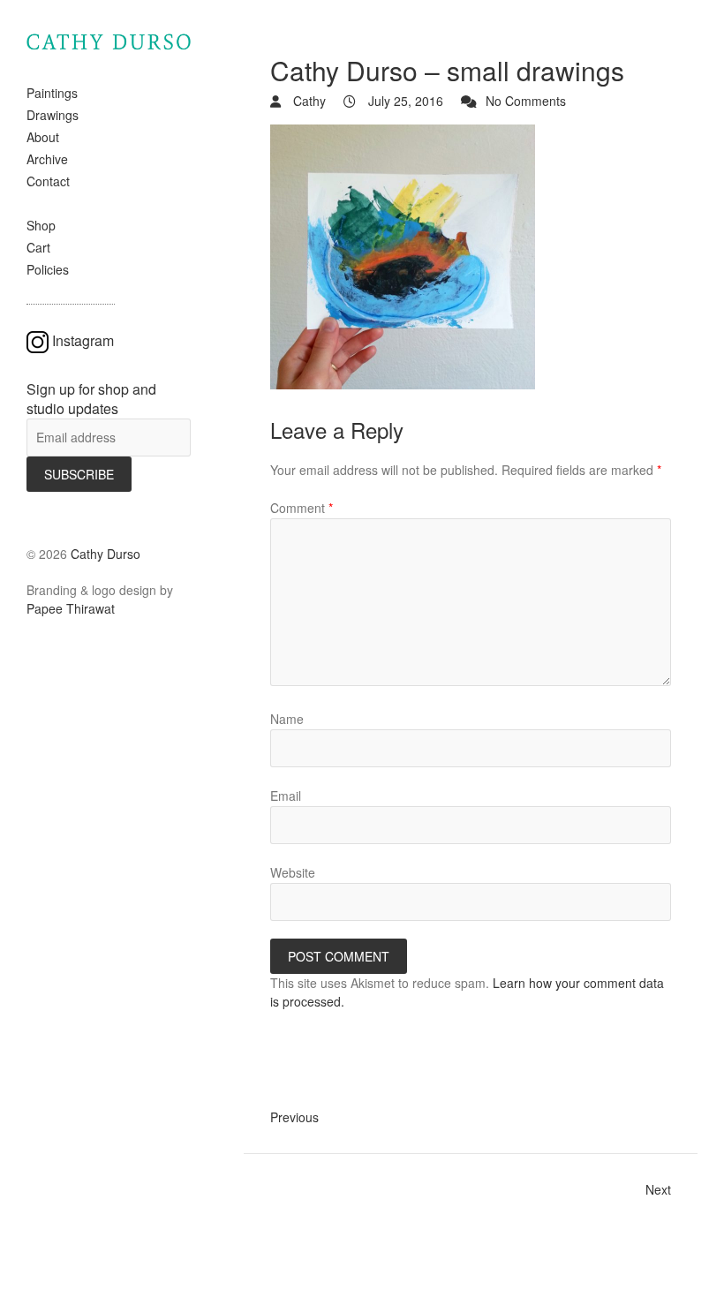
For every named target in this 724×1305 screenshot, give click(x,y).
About (42, 137)
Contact (48, 181)
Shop (41, 225)
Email (285, 795)
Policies (47, 269)
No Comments (526, 100)
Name (287, 719)
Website (292, 872)
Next (658, 1189)
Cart (38, 247)
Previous (294, 1117)
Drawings (52, 115)
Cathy (308, 100)
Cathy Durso (105, 553)
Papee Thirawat (70, 608)
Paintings (52, 93)
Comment (301, 508)
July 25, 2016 (404, 100)
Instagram (83, 340)
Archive (47, 159)
